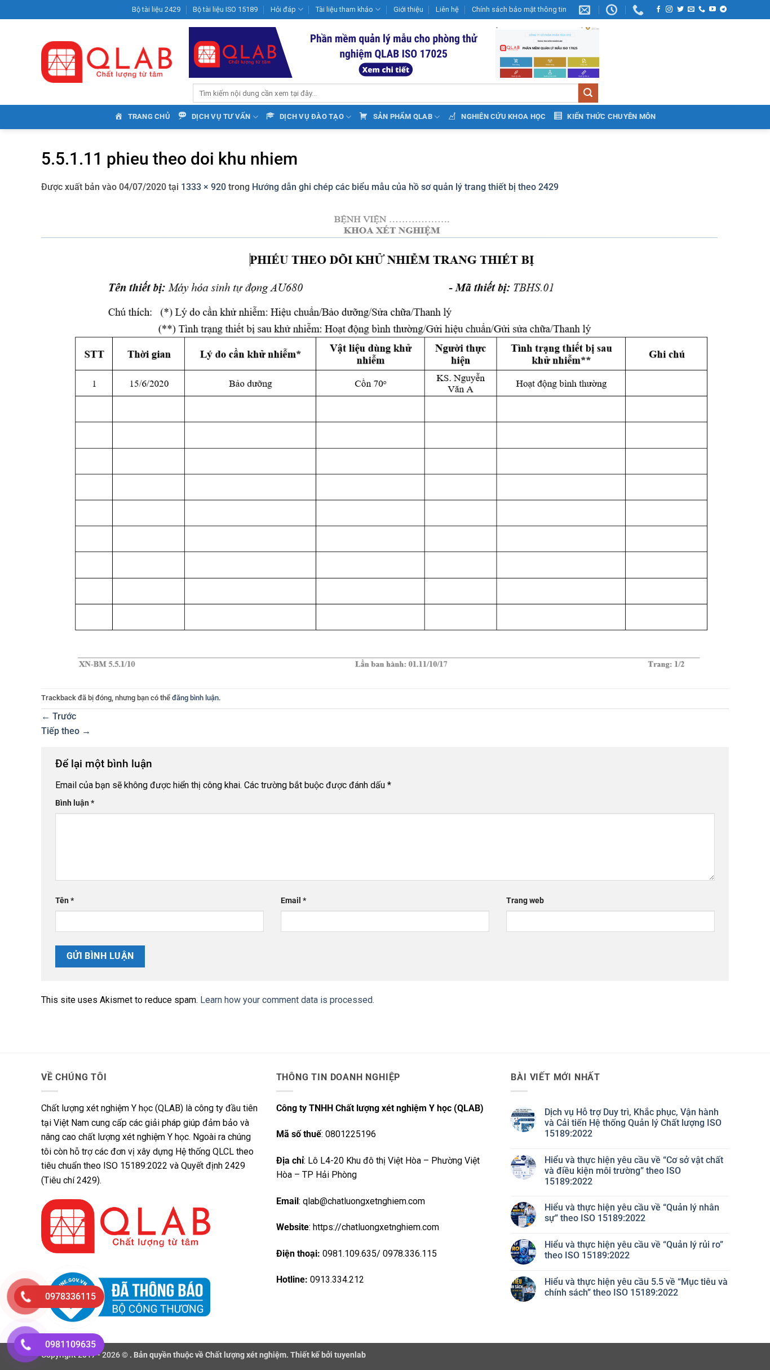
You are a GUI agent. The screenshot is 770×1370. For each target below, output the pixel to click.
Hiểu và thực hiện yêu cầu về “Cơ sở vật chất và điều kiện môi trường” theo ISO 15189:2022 (634, 1171)
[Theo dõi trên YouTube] (712, 10)
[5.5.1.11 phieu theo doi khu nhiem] (379, 440)
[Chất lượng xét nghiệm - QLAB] (106, 62)
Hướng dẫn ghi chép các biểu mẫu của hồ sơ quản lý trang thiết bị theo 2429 (405, 187)
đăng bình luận (195, 697)
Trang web (525, 900)
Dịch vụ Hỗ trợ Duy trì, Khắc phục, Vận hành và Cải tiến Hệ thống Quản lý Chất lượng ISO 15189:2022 (633, 1123)
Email (293, 900)
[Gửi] (588, 93)
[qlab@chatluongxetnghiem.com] (586, 9)
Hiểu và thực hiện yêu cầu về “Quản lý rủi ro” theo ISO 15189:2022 (634, 1250)
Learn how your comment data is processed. (287, 1000)
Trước (58, 716)
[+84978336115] (639, 9)
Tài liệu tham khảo (344, 9)
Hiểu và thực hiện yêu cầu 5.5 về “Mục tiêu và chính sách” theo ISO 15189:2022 (636, 1287)
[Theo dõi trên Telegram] (723, 10)
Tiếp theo (66, 731)
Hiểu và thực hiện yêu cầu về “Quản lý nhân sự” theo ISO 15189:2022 (632, 1212)
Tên (64, 900)
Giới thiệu (408, 9)
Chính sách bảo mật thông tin (519, 9)
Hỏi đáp (283, 9)
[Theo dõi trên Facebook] (658, 10)
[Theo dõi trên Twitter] (680, 10)
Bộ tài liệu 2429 (156, 9)
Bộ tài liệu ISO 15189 (225, 9)
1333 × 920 (203, 187)
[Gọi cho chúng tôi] (701, 10)
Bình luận (74, 803)
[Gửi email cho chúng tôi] (691, 10)
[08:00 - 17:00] (613, 9)
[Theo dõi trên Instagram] (669, 10)
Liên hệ (447, 9)
